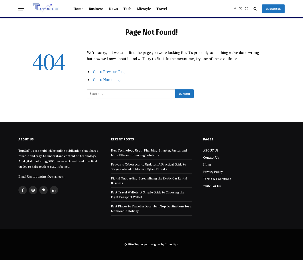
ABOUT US (210, 150)
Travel (161, 8)
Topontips (171, 244)
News (113, 8)
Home (78, 8)
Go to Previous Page (109, 71)
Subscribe (273, 8)
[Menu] (21, 9)
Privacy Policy (213, 171)
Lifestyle (144, 8)
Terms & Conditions (217, 179)
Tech (127, 8)
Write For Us (212, 186)
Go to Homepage (107, 79)
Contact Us (211, 157)
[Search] (255, 9)
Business (96, 8)
